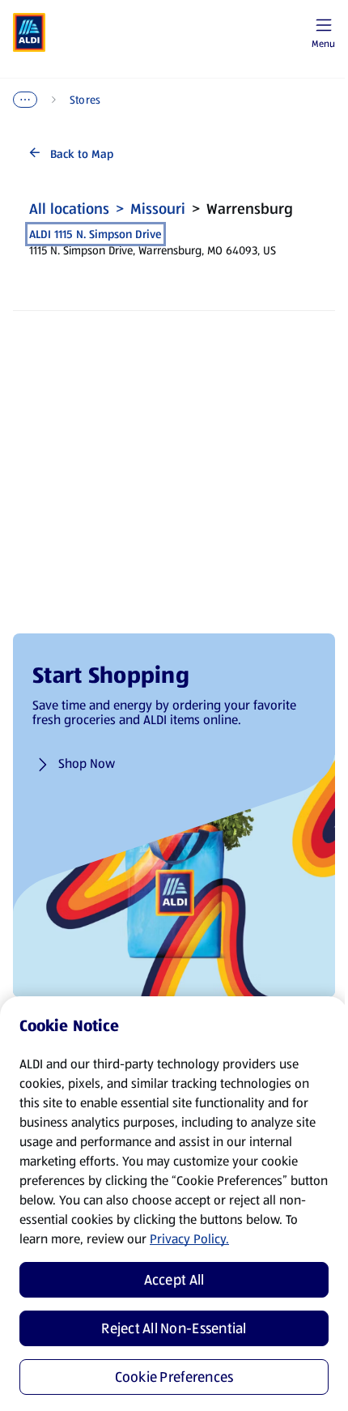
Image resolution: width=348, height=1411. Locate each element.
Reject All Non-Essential (173, 1328)
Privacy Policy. (189, 1239)
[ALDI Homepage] (29, 32)
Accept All (174, 1279)
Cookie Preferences (174, 1377)
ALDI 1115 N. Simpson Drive (95, 234)
